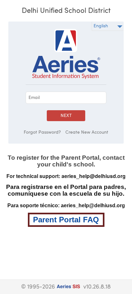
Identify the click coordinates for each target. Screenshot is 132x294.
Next (66, 115)
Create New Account (86, 132)
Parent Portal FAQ (66, 219)
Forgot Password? (42, 132)
